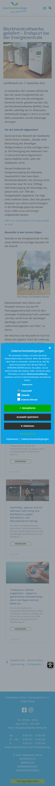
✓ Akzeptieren (27, 408)
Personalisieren (27, 434)
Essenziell (26, 391)
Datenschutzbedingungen (35, 439)
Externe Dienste (29, 400)
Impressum (12, 439)
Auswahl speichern (27, 417)
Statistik (25, 395)
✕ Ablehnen (27, 426)
